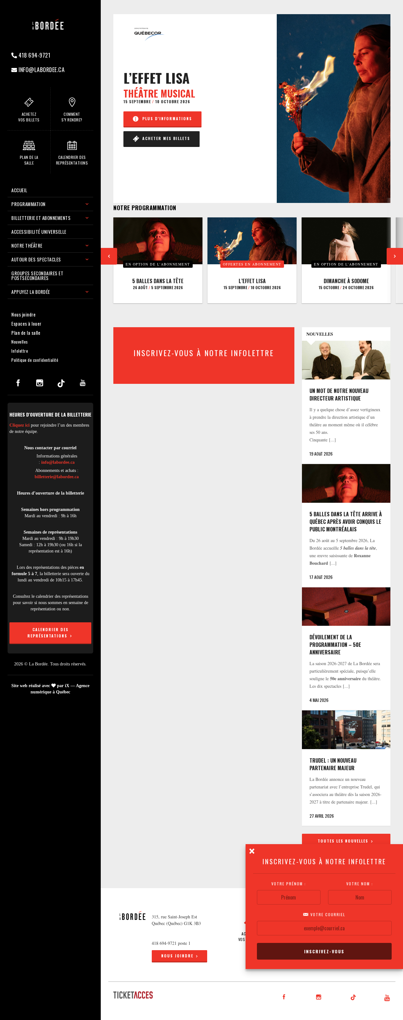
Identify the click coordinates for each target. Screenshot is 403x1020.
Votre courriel (327, 914)
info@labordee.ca (41, 69)
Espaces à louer (26, 323)
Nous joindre (23, 314)
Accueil (19, 190)
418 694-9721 (34, 55)
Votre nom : (360, 883)
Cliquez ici (19, 425)
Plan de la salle (25, 332)
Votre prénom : (288, 883)
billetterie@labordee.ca (57, 476)
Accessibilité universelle (38, 231)
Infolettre (19, 351)
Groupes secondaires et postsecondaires (37, 275)
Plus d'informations (165, 118)
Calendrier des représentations (48, 632)
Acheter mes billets (164, 138)
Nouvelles (19, 342)
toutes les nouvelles (344, 840)
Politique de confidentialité (34, 360)
